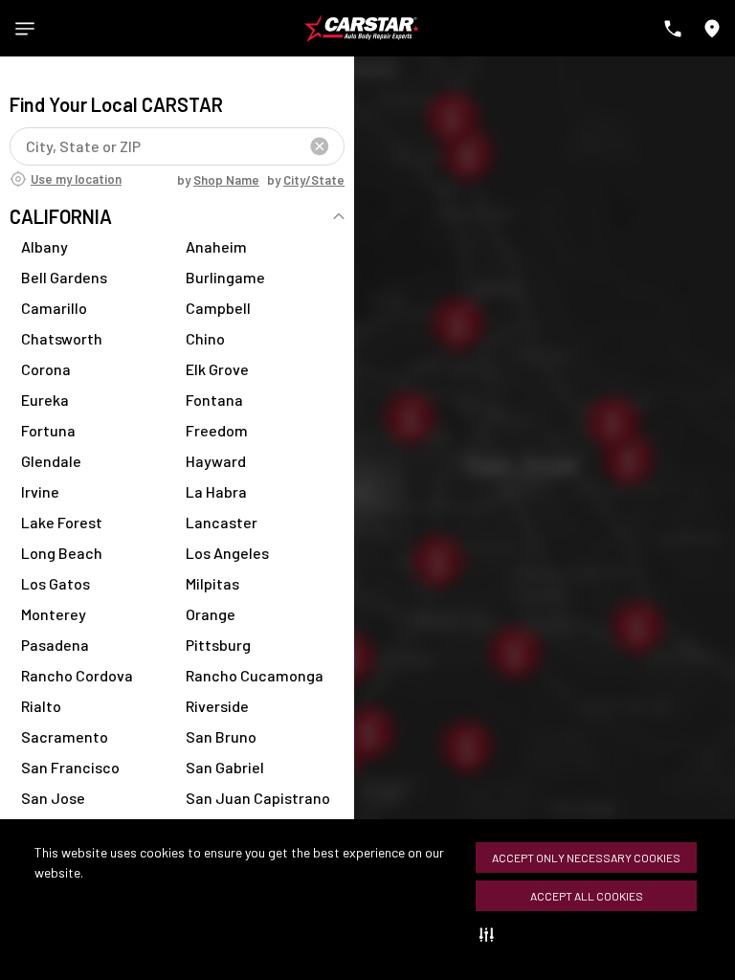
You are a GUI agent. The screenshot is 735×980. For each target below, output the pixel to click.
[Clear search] (319, 146)
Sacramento (64, 736)
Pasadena (55, 644)
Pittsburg (218, 644)
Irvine (40, 491)
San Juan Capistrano (258, 798)
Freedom (217, 430)
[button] (490, 934)
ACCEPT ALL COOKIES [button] (586, 895)
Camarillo (54, 308)
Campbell (218, 308)
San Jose (53, 798)
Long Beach (61, 553)
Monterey (53, 614)
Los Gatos (55, 583)
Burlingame (225, 277)
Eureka (45, 399)
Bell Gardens (64, 277)
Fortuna (48, 430)
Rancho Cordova (77, 675)
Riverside (217, 706)
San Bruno (221, 736)
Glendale (51, 461)
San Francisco (70, 767)
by (218, 180)
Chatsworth (61, 338)
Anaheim (216, 246)
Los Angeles (227, 553)
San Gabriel (225, 767)
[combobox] (29, 146)
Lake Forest (61, 522)
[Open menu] (24, 28)
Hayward (216, 461)
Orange (210, 614)
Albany (44, 246)
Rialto (41, 706)
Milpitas (212, 583)
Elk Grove (217, 369)
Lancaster (221, 522)
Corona (46, 369)
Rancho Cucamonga (254, 675)
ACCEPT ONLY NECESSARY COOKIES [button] (586, 857)
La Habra (216, 491)
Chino (205, 338)
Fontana (214, 399)
